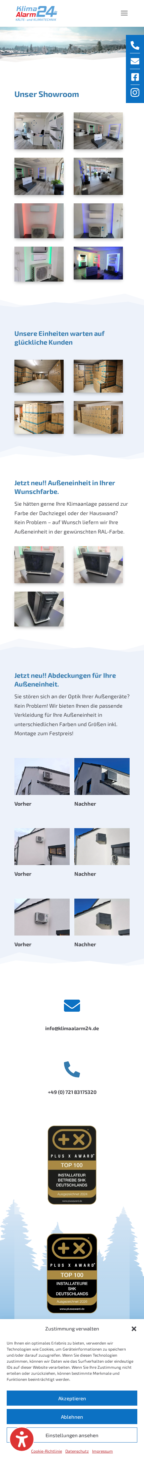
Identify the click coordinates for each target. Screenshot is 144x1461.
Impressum (102, 1451)
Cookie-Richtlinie (46, 1451)
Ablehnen (72, 1416)
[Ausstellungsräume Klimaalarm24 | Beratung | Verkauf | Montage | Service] (39, 130)
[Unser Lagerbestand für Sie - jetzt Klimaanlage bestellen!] (39, 376)
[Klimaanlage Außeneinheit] (39, 564)
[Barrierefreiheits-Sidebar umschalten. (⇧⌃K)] (21, 1439)
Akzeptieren (72, 1398)
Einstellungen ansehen (72, 1435)
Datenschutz (77, 1451)
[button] (134, 1328)
